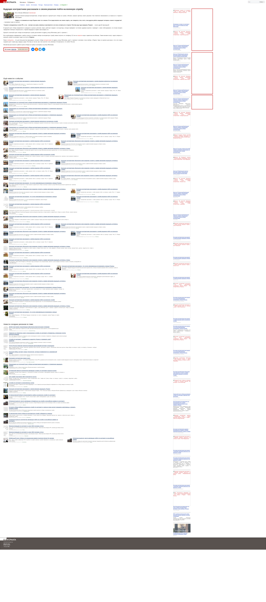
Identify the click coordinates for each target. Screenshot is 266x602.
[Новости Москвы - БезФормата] (8, 1)
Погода (40, 5)
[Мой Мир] (43, 49)
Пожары (56, 5)
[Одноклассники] (36, 49)
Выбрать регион (6, 544)
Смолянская (32, 12)
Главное (22, 5)
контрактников (47, 40)
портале (80, 35)
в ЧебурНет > (64, 5)
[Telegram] (40, 49)
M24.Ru (13, 49)
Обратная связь (6, 543)
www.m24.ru (8, 18)
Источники (34, 5)
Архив (28, 5)
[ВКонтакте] (32, 49)
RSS (8, 546)
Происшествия (48, 5)
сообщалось (10, 40)
